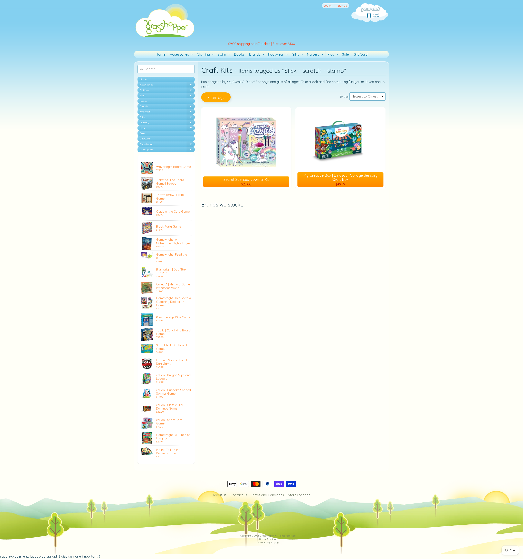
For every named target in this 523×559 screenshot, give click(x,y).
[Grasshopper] (164, 20)
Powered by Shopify (268, 542)
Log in (328, 5)
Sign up (342, 5)
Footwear (278, 55)
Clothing (206, 55)
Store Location (299, 495)
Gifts (298, 55)
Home (160, 54)
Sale (345, 54)
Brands (257, 55)
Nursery (315, 55)
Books (239, 54)
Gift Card (360, 54)
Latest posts (167, 150)
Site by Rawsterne (268, 539)
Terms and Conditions (267, 495)
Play (333, 55)
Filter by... (216, 97)
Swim (224, 55)
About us (219, 495)
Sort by (344, 96)
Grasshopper (267, 535)
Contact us (238, 495)
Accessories (182, 55)
